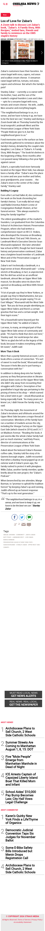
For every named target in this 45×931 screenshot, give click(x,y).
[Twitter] (22, 517)
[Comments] (29, 517)
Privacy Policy (37, 919)
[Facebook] (15, 517)
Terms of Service (24, 919)
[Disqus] (22, 583)
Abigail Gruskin (7, 39)
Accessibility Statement (23, 922)
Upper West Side (20, 39)
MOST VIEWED (7, 722)
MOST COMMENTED (9, 810)
